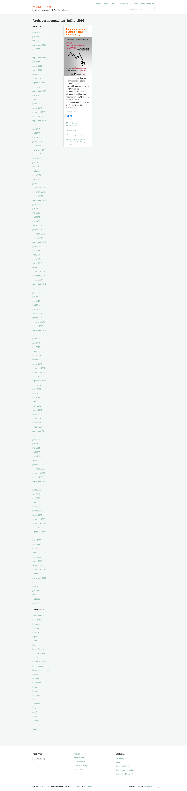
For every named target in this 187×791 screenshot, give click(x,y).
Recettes (36, 695)
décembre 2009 (38, 519)
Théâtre (35, 721)
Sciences (36, 704)
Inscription (120, 758)
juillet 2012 (36, 389)
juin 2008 (36, 591)
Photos (35, 691)
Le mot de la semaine (41, 670)
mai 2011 (36, 448)
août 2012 (36, 385)
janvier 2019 (37, 108)
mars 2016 (36, 221)
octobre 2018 (37, 116)
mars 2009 (36, 557)
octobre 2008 (37, 574)
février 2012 (37, 410)
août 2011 (36, 435)
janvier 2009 (37, 565)
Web (34, 729)
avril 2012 (36, 402)
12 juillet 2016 (73, 123)
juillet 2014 (36, 293)
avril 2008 (36, 599)
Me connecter (122, 4)
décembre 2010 (38, 469)
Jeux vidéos (37, 658)
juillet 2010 (36, 490)
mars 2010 (36, 507)
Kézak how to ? (109, 4)
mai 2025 (36, 49)
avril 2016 (36, 217)
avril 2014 (36, 305)
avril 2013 (36, 351)
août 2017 (36, 154)
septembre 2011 (39, 431)
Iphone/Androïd (38, 649)
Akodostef (72, 130)
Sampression (149, 786)
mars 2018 (36, 137)
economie (81, 139)
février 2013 (37, 360)
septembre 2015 (39, 242)
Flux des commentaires (125, 770)
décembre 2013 (38, 322)
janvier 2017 (37, 183)
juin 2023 (36, 62)
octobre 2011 (37, 427)
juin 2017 (36, 163)
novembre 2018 (38, 112)
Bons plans (36, 620)
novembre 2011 (38, 423)
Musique (35, 679)
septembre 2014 (39, 284)
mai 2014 (36, 301)
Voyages (35, 725)
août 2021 (36, 87)
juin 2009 (36, 544)
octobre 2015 (37, 238)
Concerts (36, 632)
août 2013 (36, 335)
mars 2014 (36, 309)
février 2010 (37, 511)
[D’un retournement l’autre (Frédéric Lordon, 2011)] (78, 56)
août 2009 (36, 536)
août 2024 (36, 53)
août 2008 (36, 582)
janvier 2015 (37, 267)
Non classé (36, 683)
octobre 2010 (37, 477)
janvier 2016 (37, 230)
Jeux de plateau (38, 653)
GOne (34, 641)
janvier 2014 (37, 318)
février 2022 (37, 70)
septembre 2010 (39, 481)
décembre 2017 (38, 146)
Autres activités (38, 616)
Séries (35, 708)
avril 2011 (36, 452)
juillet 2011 (36, 439)
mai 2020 (36, 95)
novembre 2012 (38, 372)
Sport (34, 716)
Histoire (35, 645)
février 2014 (37, 314)
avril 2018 (36, 133)
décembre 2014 (38, 272)
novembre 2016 (38, 192)
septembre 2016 (39, 200)
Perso (34, 687)
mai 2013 (36, 347)
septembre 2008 (39, 578)
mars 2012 (36, 406)
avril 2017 (36, 171)
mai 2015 (36, 251)
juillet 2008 (36, 586)
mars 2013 (36, 356)
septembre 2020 (39, 91)
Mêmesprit (42, 7)
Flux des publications (124, 766)
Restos (35, 700)
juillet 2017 (36, 158)
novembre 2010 (38, 473)
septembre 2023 (39, 58)
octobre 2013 (37, 326)
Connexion (120, 762)
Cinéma (35, 628)
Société (35, 712)
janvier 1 (35, 603)
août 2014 (36, 288)
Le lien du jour (37, 666)
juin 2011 (36, 444)
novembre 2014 (38, 276)
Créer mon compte (137, 4)
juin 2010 (36, 494)
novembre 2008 (38, 570)
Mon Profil (150, 4)
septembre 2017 (39, 150)
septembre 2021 (39, 83)
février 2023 (37, 66)
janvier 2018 (37, 142)
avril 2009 (36, 553)
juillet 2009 (36, 540)
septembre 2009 (39, 532)
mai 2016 (36, 213)
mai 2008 (36, 595)
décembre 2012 (38, 368)
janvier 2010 (37, 515)
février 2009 (37, 561)
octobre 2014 (37, 280)
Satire (82, 142)
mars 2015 (36, 259)
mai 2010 (36, 498)
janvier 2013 (37, 364)
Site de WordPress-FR (124, 774)
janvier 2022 (37, 74)
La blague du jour (39, 662)
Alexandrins (73, 139)
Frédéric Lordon (74, 142)
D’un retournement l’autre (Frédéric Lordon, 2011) (76, 32)
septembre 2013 (39, 330)
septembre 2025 (39, 45)
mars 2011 (36, 456)
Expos (34, 637)
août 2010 (36, 486)
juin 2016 (36, 209)
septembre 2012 (39, 381)
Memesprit (36, 674)
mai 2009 (36, 549)
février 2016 (37, 225)
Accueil (99, 4)
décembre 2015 (38, 234)
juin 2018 (36, 129)
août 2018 (36, 125)
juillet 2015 (36, 246)
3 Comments (73, 126)
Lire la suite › (71, 112)
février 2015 (37, 263)
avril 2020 (36, 100)
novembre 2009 (38, 523)
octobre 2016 (37, 196)
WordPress (88, 786)
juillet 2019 (36, 104)
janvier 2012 (37, 414)
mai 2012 (36, 398)
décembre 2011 (38, 419)
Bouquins (36, 624)
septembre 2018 (39, 121)
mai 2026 (36, 41)
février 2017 (37, 179)
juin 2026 (36, 37)
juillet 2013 (36, 339)
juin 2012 (36, 393)
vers (76, 144)
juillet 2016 (36, 204)
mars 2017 (36, 175)
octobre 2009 (37, 528)
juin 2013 (36, 343)
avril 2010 (36, 502)
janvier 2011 (37, 465)
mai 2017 (36, 167)
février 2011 (37, 460)
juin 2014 (36, 297)
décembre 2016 (38, 188)
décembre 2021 (38, 79)
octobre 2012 (37, 377)
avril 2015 (36, 255)
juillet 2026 (36, 32)
